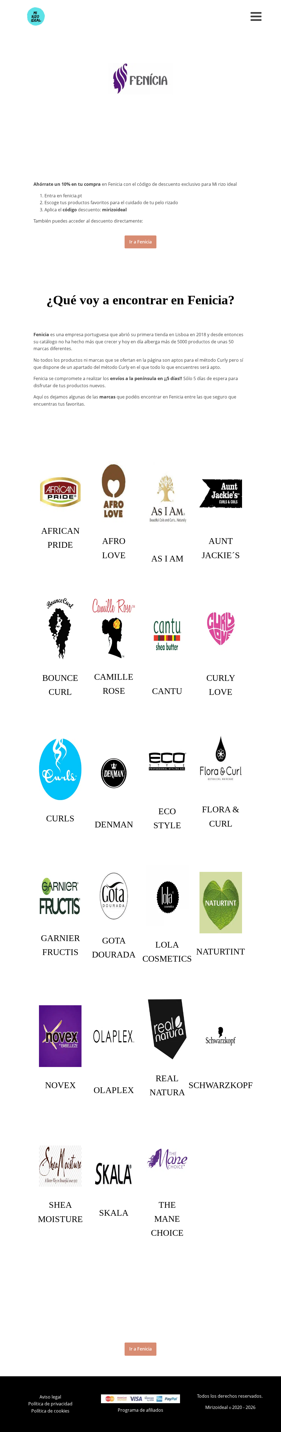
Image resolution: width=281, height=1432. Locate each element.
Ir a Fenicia (140, 242)
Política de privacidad (50, 1404)
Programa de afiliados (140, 1410)
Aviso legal (50, 1397)
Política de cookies (50, 1411)
